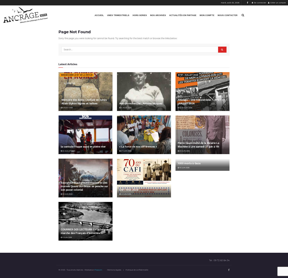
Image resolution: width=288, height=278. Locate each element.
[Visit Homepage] (25, 15)
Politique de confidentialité (137, 270)
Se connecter (259, 3)
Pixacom (98, 270)
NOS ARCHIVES (158, 15)
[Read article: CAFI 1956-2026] (144, 178)
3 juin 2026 (67, 237)
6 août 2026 (67, 108)
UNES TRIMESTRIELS (118, 15)
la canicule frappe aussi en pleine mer (83, 146)
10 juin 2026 (184, 168)
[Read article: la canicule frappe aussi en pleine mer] (85, 134)
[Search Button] (243, 15)
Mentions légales (114, 270)
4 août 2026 (126, 108)
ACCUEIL (99, 15)
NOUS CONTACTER (227, 15)
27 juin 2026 (126, 151)
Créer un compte (278, 3)
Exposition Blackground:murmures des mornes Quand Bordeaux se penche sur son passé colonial (84, 186)
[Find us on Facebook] (247, 3)
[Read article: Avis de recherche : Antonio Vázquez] (144, 91)
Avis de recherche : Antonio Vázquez (140, 103)
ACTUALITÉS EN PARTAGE (182, 15)
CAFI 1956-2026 (128, 189)
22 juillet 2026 (185, 108)
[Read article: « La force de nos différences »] (144, 134)
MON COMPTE (207, 15)
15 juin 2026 (67, 194)
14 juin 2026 (126, 194)
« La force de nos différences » (138, 146)
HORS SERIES (140, 15)
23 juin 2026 (184, 151)
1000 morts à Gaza (189, 163)
